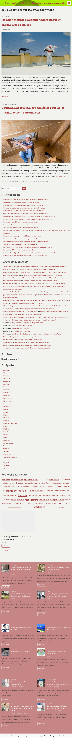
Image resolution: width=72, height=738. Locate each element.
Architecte (65, 479)
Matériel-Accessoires (10, 423)
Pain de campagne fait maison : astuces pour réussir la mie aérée (23, 239)
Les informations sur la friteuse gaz (22, 325)
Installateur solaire (36, 491)
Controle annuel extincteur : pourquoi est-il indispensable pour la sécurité (26, 213)
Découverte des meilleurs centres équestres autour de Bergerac (23, 205)
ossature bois (44, 500)
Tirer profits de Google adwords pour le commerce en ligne (24, 736)
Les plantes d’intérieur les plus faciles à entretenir (18, 225)
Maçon (13, 500)
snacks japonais (8, 339)
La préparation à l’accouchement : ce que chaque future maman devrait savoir (22, 708)
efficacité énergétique (38, 486)
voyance (67, 503)
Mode (5, 426)
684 (6, 551)
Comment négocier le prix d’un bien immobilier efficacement (43, 275)
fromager (49, 486)
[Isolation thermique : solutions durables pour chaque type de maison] (36, 53)
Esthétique (6, 395)
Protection (6, 440)
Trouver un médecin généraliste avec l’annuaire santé (20, 244)
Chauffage (6, 104)
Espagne (6, 392)
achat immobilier (17, 480)
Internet (6, 409)
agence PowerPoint (43, 479)
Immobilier (6, 406)
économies (18, 181)
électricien (39, 506)
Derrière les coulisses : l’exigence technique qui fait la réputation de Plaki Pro (27, 219)
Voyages (6, 462)
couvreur (66, 483)
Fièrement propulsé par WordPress (55, 736)
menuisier (20, 500)
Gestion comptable (62, 486)
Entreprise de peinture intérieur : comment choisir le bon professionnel (25, 241)
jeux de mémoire (35, 495)
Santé (5, 446)
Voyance (6, 465)
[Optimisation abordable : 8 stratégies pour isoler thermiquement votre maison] (36, 141)
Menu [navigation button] (69, 3)
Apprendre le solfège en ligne (20, 651)
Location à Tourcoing (65, 495)
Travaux (6, 16)
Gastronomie (7, 404)
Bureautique (7, 378)
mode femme (31, 499)
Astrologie (6, 370)
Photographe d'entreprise (8, 503)
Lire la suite (6, 96)
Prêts (5, 437)
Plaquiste (19, 503)
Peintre (61, 500)
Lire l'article (6, 587)
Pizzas (5, 434)
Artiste (5, 483)
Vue (4, 468)
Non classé (6, 432)
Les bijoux (55, 495)
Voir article (6, 546)
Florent (7, 29)
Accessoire (6, 480)
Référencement (8, 443)
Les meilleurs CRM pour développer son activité (18, 250)
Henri (7, 117)
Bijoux (5, 373)
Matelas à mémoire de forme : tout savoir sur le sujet (20, 311)
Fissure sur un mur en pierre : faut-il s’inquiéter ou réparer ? (21, 202)
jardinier (22, 495)
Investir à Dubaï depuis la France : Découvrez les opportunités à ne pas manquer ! (29, 253)
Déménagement (24, 486)
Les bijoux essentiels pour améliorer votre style (27, 303)
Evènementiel (7, 398)
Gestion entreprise (14, 490)
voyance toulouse (14, 507)
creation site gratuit (9, 348)
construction (56, 483)
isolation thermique (22, 99)
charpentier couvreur (32, 483)
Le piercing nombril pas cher (20, 328)
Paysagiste (54, 500)
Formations (7, 401)
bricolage (19, 483)
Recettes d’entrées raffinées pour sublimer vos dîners (40, 280)
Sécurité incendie (51, 503)
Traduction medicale (10, 457)
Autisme (6, 345)
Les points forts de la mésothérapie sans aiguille (35, 348)
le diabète (46, 495)
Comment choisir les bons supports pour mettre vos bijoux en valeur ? (34, 320)
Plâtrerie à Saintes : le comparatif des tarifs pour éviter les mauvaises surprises (28, 247)
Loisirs (5, 412)
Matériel (6, 420)
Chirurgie (6, 384)
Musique (6, 429)
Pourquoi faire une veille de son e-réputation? (24, 337)
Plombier (28, 503)
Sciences (6, 448)
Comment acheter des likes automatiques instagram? (32, 342)
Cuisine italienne (8, 486)
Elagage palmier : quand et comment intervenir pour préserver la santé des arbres (29, 216)
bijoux (12, 483)
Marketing (6, 418)
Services (6, 451)
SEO (4, 337)
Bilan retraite (7, 342)
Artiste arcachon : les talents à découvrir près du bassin (20, 227)
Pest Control (67, 499)
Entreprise (6, 390)
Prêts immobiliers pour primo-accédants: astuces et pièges (22, 236)
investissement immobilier (57, 490)
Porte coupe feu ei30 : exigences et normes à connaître (20, 222)
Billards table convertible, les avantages (29, 339)
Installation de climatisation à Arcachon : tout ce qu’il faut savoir (23, 211)
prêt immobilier (38, 503)
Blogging (6, 376)
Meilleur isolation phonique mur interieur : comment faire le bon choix (25, 199)
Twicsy (5, 334)
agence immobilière (31, 480)
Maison (13, 104)
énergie (32, 181)
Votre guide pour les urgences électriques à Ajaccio (26, 323)
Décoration (7, 387)
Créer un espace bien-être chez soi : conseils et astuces (37, 309)
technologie (7, 454)
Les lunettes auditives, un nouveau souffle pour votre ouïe (37, 269)
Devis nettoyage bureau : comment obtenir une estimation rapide (24, 208)
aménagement (54, 480)
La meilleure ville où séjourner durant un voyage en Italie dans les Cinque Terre (36, 334)
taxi (60, 503)
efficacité (25, 181)
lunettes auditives (6, 499)
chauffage (45, 483)
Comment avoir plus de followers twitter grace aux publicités (31, 345)
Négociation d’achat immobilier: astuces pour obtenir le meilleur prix (25, 255)
